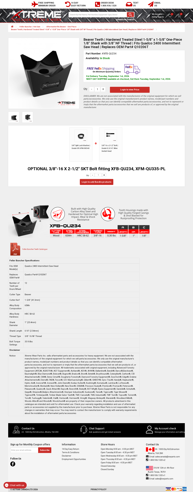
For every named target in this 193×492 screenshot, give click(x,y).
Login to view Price (129, 89)
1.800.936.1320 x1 (157, 475)
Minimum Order (47, 5)
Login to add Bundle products (96, 182)
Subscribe (44, 450)
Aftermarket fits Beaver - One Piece (61, 27)
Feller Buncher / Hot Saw (29, 27)
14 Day (74, 3)
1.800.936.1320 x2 (157, 460)
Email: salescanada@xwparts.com (164, 457)
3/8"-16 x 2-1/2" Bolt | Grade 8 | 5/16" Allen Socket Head (110, 148)
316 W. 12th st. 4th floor (161, 470)
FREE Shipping (46, 3)
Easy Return (78, 5)
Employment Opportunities (74, 459)
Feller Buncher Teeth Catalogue (34, 249)
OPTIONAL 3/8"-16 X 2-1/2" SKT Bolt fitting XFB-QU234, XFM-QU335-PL (96, 168)
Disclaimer (66, 456)
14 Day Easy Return (70, 449)
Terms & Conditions (70, 452)
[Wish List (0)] (171, 17)
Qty (85, 89)
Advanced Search (125, 19)
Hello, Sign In (158, 17)
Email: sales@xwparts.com (161, 479)
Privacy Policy (98, 489)
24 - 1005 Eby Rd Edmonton (163, 451)
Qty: (87, 175)
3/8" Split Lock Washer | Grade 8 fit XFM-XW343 (81, 146)
